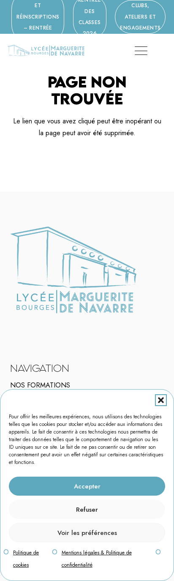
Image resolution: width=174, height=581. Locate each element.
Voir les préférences (87, 532)
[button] (161, 400)
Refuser (87, 509)
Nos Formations (40, 385)
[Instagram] (31, 326)
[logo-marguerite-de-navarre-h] (46, 50)
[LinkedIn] (36, 325)
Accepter (87, 486)
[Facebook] (25, 325)
